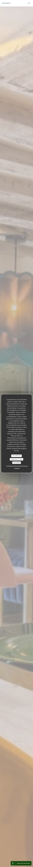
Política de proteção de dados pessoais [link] (17, 466)
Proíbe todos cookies (16, 459)
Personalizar (16, 462)
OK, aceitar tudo (16, 456)
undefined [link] (17, 468)
